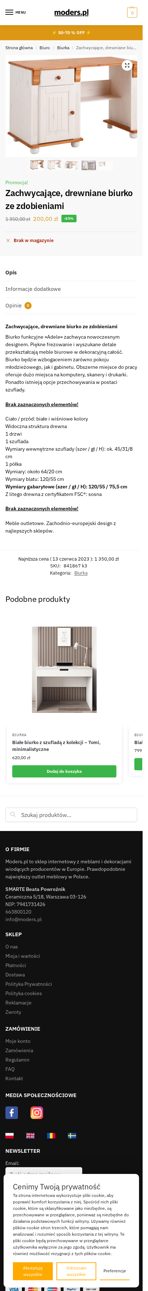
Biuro (45, 47)
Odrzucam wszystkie (76, 1271)
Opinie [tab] (17, 305)
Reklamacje (18, 1002)
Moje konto (18, 1041)
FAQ (10, 1069)
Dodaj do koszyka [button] (64, 771)
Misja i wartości (22, 956)
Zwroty (13, 1012)
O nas (11, 946)
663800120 (18, 912)
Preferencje (114, 1270)
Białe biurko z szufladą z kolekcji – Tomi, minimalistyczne (56, 746)
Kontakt (14, 1078)
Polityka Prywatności (28, 984)
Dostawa (15, 974)
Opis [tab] (11, 272)
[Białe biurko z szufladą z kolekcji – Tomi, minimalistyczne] (64, 669)
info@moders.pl (23, 919)
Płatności (15, 965)
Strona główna (19, 47)
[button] (131, 13)
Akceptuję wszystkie (33, 1271)
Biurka (63, 47)
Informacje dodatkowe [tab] (33, 288)
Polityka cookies (23, 993)
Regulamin (17, 1060)
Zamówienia (19, 1050)
